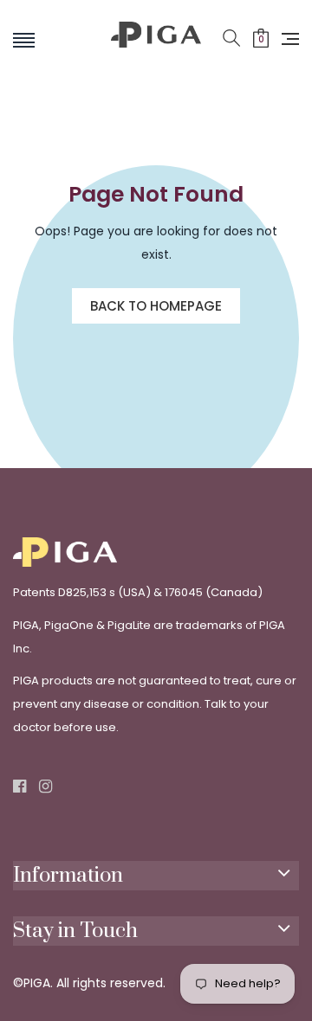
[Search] (231, 38)
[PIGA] (156, 50)
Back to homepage (156, 306)
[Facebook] (19, 787)
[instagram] (45, 787)
